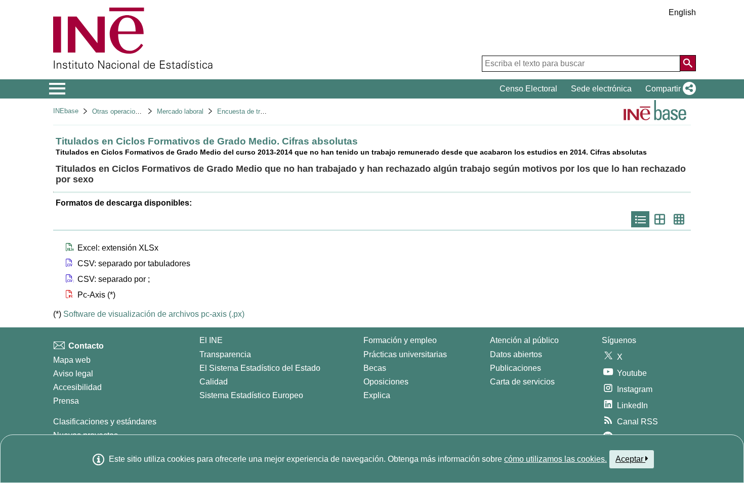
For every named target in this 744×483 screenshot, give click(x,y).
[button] (668, 89)
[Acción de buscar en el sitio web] (688, 63)
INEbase (65, 111)
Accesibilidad (77, 387)
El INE (211, 340)
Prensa (66, 401)
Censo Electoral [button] (528, 88)
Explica (376, 395)
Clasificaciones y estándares (104, 421)
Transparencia (225, 354)
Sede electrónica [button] (601, 88)
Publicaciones (515, 368)
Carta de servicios (522, 381)
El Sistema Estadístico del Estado (259, 368)
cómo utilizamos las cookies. (555, 459)
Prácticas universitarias (405, 354)
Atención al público (524, 340)
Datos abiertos (516, 354)
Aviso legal (73, 373)
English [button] (682, 12)
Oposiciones (385, 381)
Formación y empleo (400, 340)
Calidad (213, 381)
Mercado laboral (180, 111)
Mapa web (72, 360)
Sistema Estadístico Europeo (251, 395)
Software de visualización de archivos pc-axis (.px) (153, 314)
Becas (374, 368)
